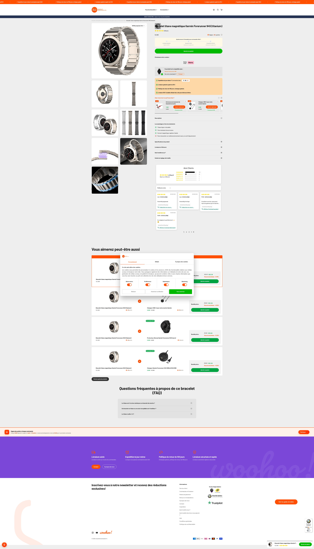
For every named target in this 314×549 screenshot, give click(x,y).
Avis (180, 518)
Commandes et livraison (186, 491)
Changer (180, 74)
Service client (183, 488)
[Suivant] (221, 98)
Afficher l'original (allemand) (167, 227)
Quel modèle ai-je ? (184, 510)
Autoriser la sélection (157, 291)
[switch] (147, 284)
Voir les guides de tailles (286, 502)
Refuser (133, 291)
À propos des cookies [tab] (181, 261)
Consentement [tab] (132, 262)
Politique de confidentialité (187, 524)
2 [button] (186, 232)
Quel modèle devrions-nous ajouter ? (189, 514)
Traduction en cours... (165, 207)
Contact (96, 467)
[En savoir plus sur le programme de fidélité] (221, 35)
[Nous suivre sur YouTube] (97, 533)
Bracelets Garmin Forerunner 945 (117, 20)
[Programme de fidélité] (4, 544)
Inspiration (182, 507)
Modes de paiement (185, 494)
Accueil (93, 20)
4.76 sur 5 (171, 175)
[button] (159, 31)
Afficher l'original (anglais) (211, 209)
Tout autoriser (181, 291)
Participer (303, 432)
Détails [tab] (157, 261)
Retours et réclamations (186, 497)
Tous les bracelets (150, 10)
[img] (161, 194)
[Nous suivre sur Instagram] (93, 533)
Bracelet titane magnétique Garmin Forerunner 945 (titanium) (140, 20)
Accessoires (164, 10)
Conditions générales (185, 521)
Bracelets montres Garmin (102, 20)
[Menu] (311, 519)
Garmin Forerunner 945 (170, 71)
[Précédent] (219, 98)
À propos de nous (109, 467)
